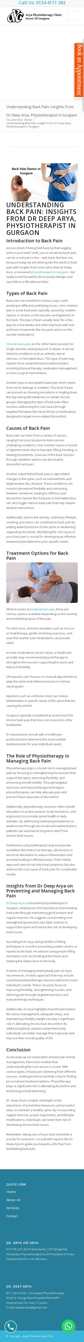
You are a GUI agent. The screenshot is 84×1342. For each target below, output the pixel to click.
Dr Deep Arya (15, 903)
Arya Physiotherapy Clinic (38, 1336)
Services (12, 1208)
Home (28, 119)
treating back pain (42, 609)
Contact (12, 1216)
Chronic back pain (18, 344)
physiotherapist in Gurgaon (50, 272)
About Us (13, 1199)
